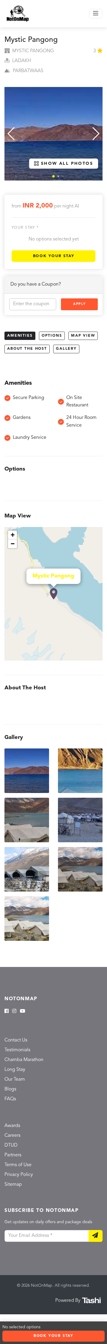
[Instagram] (14, 1011)
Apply (79, 304)
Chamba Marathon (23, 1060)
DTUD (11, 1145)
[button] (53, 176)
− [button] (13, 543)
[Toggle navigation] (95, 13)
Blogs (10, 1089)
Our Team (14, 1079)
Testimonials (17, 1050)
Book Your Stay (53, 256)
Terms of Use (18, 1165)
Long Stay (14, 1069)
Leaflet (96, 658)
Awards (12, 1125)
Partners (12, 1155)
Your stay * (25, 227)
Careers (12, 1135)
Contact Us (15, 1040)
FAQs (10, 1099)
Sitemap (13, 1184)
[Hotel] (53, 593)
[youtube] (22, 1011)
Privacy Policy (18, 1174)
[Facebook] (6, 1011)
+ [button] (13, 535)
